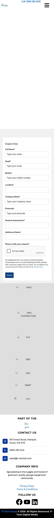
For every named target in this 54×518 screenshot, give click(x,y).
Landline (9, 185)
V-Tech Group (9, 511)
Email (8, 161)
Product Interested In (15, 220)
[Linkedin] (34, 502)
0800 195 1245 (16, 450)
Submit (9, 275)
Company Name (12, 197)
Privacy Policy (38, 267)
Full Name (10, 149)
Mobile (8, 173)
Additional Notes (13, 232)
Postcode (9, 208)
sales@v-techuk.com (20, 458)
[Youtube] (27, 502)
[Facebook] (19, 502)
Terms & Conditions (27, 489)
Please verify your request (17, 244)
